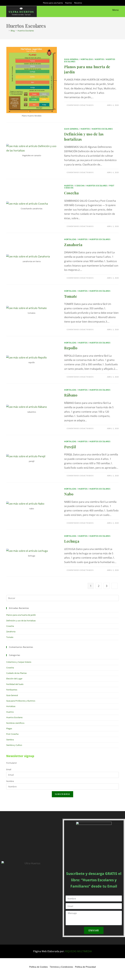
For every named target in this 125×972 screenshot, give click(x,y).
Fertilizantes (11, 689)
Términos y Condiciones (61, 967)
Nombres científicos (15, 723)
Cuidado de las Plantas (16, 673)
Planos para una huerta (53, 3)
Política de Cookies (38, 967)
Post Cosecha (12, 734)
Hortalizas (87, 59)
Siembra (10, 739)
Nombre (10, 781)
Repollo (70, 347)
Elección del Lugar (14, 678)
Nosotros (78, 3)
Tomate (70, 296)
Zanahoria (73, 244)
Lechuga (71, 541)
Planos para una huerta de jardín (21, 615)
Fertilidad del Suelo (14, 684)
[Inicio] (7, 30)
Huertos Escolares (26, 30)
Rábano (70, 395)
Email (8, 769)
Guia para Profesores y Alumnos (20, 700)
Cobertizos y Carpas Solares (18, 662)
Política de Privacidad (85, 967)
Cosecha (79, 185)
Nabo (68, 493)
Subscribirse (62, 794)
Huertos (68, 3)
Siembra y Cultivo (14, 745)
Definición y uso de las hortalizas (21, 620)
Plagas (9, 728)
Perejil (70, 446)
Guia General (71, 59)
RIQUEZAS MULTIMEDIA (78, 951)
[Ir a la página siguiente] (114, 586)
